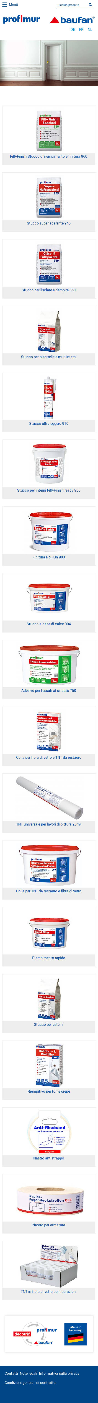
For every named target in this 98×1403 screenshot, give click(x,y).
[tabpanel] (49, 63)
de (72, 29)
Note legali (28, 1373)
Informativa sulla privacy (59, 1373)
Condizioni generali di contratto (30, 1382)
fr (81, 29)
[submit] (90, 5)
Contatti (11, 1373)
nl (90, 29)
